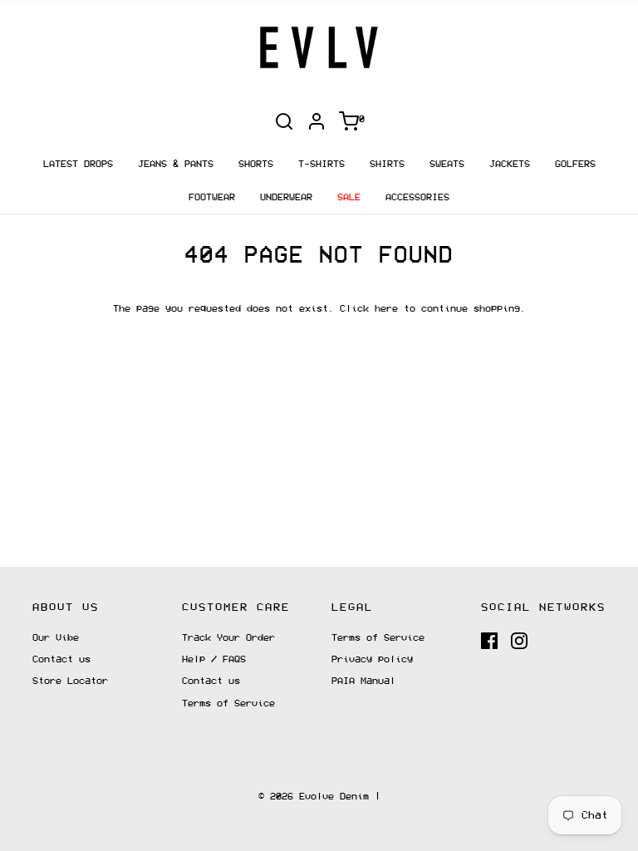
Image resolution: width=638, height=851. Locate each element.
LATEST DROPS (78, 164)
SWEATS (446, 164)
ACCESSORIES (417, 197)
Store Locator (70, 681)
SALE (349, 197)
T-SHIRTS (321, 164)
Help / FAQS (214, 659)
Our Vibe (55, 637)
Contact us (61, 659)
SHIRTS (387, 164)
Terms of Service (228, 703)
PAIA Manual (363, 681)
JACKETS (509, 164)
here (386, 308)
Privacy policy (372, 659)
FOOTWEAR (212, 197)
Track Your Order (228, 637)
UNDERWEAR (286, 197)
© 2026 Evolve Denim (313, 796)
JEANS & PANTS (175, 164)
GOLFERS (575, 164)
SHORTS (255, 164)
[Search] (284, 121)
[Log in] (316, 121)
